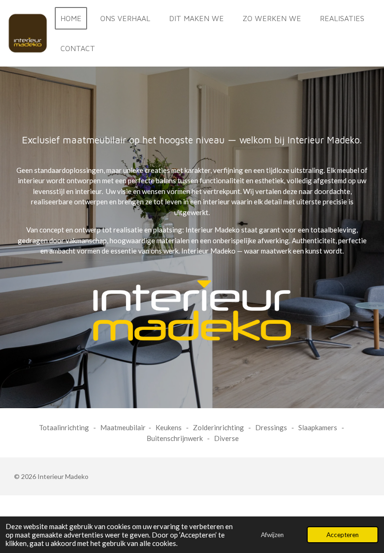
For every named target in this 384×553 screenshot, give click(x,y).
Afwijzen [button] (272, 534)
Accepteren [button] (342, 534)
